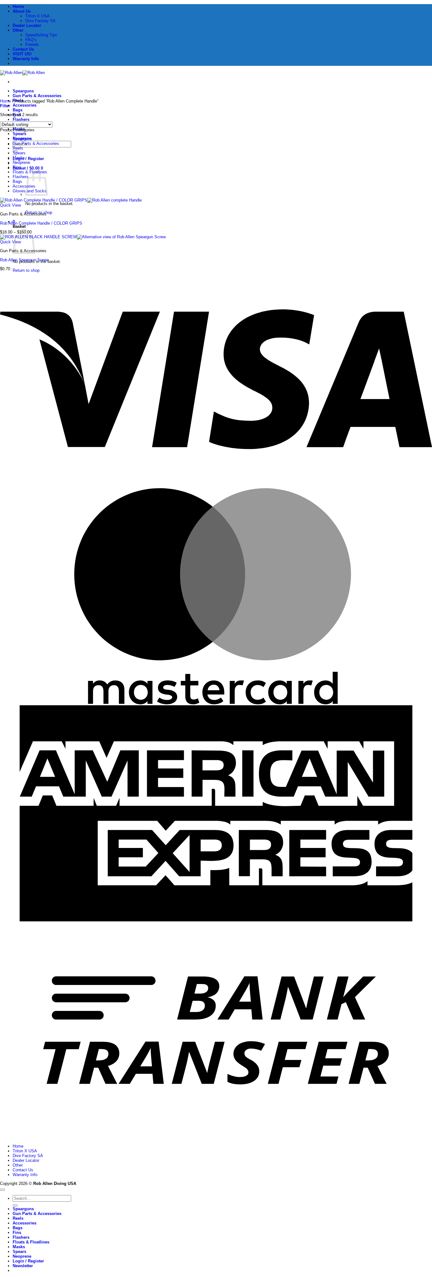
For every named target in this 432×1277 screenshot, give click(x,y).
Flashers (21, 119)
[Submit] (15, 1205)
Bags (17, 110)
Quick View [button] (10, 205)
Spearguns (23, 91)
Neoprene (21, 162)
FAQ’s (31, 39)
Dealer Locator (27, 25)
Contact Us (23, 49)
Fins (17, 167)
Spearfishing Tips (41, 35)
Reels (18, 148)
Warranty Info (26, 58)
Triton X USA (37, 16)
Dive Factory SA (40, 20)
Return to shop (26, 270)
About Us (22, 11)
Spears (19, 133)
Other (18, 30)
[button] (28, 168)
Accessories (24, 105)
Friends (32, 44)
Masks (19, 157)
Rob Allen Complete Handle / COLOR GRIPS (41, 223)
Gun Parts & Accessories (37, 95)
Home (18, 6)
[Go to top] (2, 1190)
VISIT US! (22, 54)
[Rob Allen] (22, 72)
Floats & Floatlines (31, 1242)
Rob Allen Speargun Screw (24, 260)
